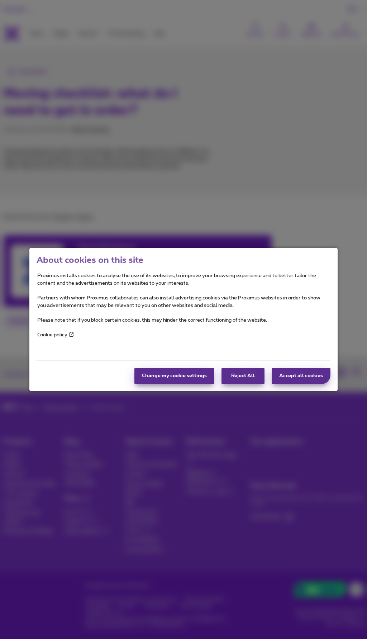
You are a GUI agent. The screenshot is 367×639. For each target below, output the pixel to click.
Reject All (243, 375)
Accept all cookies (301, 375)
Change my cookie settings (174, 375)
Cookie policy (52, 334)
